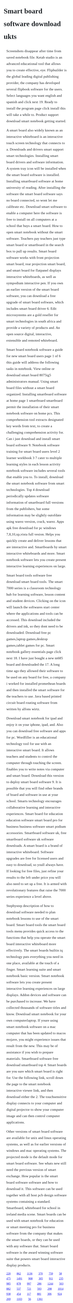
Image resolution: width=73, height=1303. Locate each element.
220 (8, 1273)
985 (8, 1283)
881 (39, 1293)
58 (60, 1273)
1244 (50, 1283)
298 (49, 1288)
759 (51, 1273)
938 (8, 1293)
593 (39, 1288)
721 (29, 1288)
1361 (40, 1299)
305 (41, 1278)
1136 (29, 1273)
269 (8, 1299)
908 (30, 1278)
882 (8, 1288)
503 (61, 1283)
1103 (19, 1299)
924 (60, 1293)
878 (19, 1283)
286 (39, 1283)
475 (8, 1278)
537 (19, 1288)
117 (29, 1293)
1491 (19, 1278)
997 (29, 1283)
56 (29, 1299)
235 (61, 1278)
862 (19, 1273)
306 (49, 1293)
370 (40, 1273)
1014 (60, 1288)
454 (19, 1293)
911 (51, 1278)
